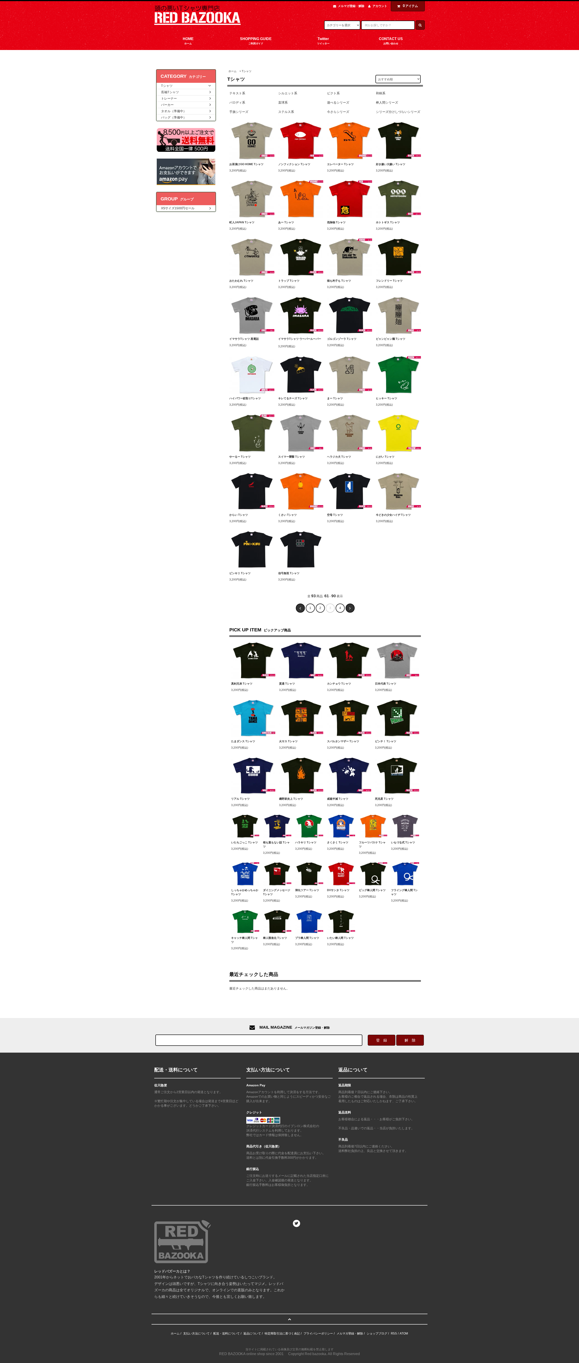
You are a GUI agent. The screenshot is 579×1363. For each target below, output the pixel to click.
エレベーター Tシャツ (340, 164)
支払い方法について (196, 1333)
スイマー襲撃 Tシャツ (291, 456)
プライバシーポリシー (318, 1333)
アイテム (410, 6)
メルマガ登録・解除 (351, 6)
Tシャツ (247, 71)
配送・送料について (226, 1333)
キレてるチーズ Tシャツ (293, 398)
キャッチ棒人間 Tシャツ (244, 940)
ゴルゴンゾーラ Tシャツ (341, 338)
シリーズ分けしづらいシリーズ (398, 112)
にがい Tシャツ (385, 456)
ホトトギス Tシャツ (388, 222)
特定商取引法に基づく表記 (282, 1333)
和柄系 (380, 93)
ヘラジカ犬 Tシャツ (339, 456)
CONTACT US (391, 41)
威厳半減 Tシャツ (337, 798)
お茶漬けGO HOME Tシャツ (246, 164)
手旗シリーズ (238, 112)
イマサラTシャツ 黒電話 (244, 338)
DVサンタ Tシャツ (338, 890)
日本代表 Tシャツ (385, 683)
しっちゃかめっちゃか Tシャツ (244, 892)
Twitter (323, 41)
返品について (252, 1333)
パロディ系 (237, 102)
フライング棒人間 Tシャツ (404, 892)
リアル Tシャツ (240, 798)
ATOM (404, 1333)
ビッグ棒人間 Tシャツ (372, 890)
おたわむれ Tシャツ (241, 280)
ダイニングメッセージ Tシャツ (276, 892)
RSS (394, 1333)
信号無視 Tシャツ (288, 573)
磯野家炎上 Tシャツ (291, 798)
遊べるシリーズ (338, 102)
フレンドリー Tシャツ (389, 280)
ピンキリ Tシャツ (240, 573)
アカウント (380, 6)
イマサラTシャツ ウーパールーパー (299, 338)
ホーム (232, 71)
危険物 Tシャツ (336, 222)
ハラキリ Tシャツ (305, 842)
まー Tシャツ (335, 398)
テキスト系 (237, 93)
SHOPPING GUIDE (256, 41)
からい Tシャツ (238, 514)
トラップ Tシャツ (288, 280)
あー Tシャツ (286, 222)
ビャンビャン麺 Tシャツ (390, 338)
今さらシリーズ (338, 112)
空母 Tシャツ (335, 514)
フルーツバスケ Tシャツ (372, 844)
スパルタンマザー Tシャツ (343, 741)
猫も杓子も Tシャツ (339, 280)
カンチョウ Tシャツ (339, 683)
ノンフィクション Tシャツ (294, 164)
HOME (188, 41)
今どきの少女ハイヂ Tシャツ (393, 514)
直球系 (283, 102)
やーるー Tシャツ (240, 456)
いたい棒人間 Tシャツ (340, 938)
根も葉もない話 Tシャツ (276, 844)
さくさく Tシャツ (337, 842)
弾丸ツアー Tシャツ (307, 890)
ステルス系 (286, 112)
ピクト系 (333, 93)
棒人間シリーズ (387, 102)
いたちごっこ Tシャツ (244, 842)
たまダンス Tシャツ (243, 741)
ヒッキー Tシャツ (386, 398)
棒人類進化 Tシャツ (275, 938)
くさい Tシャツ (287, 514)
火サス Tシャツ (288, 741)
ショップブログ (377, 1333)
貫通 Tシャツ (287, 683)
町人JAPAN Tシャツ (241, 222)
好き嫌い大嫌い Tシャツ (390, 164)
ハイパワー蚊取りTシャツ (245, 398)
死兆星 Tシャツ (384, 798)
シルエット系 (287, 93)
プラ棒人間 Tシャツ (307, 938)
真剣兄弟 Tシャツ (241, 683)
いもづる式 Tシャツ (403, 842)
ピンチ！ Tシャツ (385, 741)
